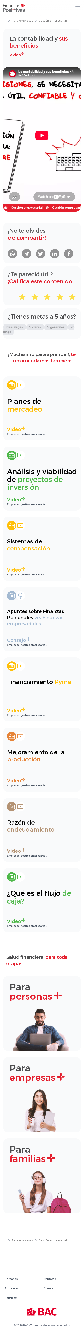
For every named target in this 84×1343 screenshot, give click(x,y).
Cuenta (49, 1288)
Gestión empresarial (52, 20)
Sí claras (35, 327)
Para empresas (22, 20)
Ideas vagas (14, 327)
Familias (11, 1297)
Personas (11, 1279)
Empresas (12, 1288)
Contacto (50, 1279)
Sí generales (56, 327)
